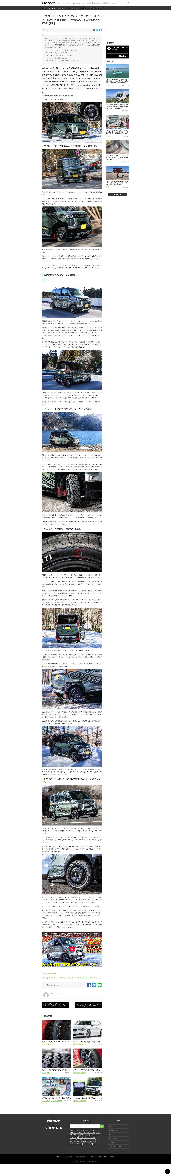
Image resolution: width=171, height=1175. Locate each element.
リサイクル (100, 1135)
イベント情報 (73, 1141)
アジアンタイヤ (46, 1100)
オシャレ (87, 1135)
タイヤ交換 (46, 978)
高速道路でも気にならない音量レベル (56, 53)
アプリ (76, 1137)
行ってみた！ (78, 1143)
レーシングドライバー (94, 1141)
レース (95, 1143)
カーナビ (76, 1100)
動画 (75, 1135)
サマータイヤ (45, 1044)
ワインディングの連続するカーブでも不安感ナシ (59, 55)
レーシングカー (78, 1132)
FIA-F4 (72, 1143)
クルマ (52, 1044)
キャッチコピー (87, 1132)
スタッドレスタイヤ (58, 978)
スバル (98, 1132)
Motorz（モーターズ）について (64, 1156)
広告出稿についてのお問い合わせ (99, 1156)
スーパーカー (92, 1139)
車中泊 (81, 1137)
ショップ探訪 (113, 1138)
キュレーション (88, 1137)
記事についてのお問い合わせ (82, 1156)
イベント (85, 1143)
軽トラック (96, 1130)
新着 (110, 1126)
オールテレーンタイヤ (93, 978)
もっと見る (117, 194)
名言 (94, 1132)
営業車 (71, 1132)
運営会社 (112, 1156)
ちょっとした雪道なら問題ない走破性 (56, 58)
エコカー (77, 1130)
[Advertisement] (117, 28)
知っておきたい (81, 1072)
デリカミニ (71, 978)
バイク (71, 1137)
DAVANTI (80, 978)
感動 (71, 1135)
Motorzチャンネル (114, 1146)
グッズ (90, 1143)
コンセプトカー (97, 1137)
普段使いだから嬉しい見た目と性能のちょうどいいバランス (63, 60)
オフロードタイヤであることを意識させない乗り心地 (61, 50)
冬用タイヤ (81, 1044)
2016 (79, 1141)
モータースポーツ (87, 1130)
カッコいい (93, 1135)
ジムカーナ (84, 1141)
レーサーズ (112, 1142)
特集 (44, 29)
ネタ (78, 1135)
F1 (77, 1139)
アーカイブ (72, 1139)
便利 (48, 1072)
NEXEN (76, 1044)
